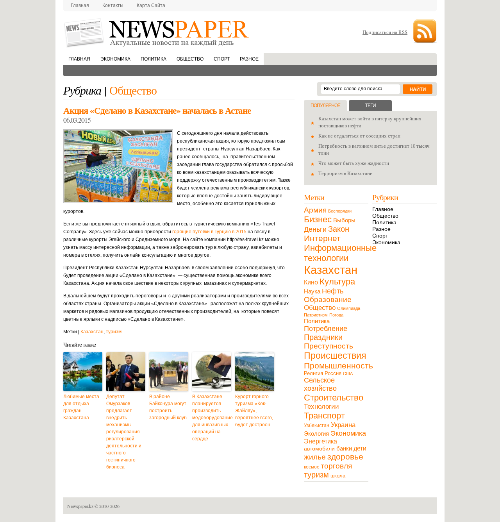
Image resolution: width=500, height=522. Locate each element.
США (348, 373)
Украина (343, 425)
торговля (336, 465)
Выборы (344, 220)
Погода (336, 315)
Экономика (115, 59)
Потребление (325, 328)
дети (360, 448)
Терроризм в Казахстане (345, 173)
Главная (80, 5)
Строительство (333, 397)
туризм (113, 331)
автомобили (319, 448)
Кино (311, 282)
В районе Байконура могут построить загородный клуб (168, 407)
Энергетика (320, 441)
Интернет (322, 238)
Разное (249, 59)
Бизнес (318, 219)
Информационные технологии (340, 253)
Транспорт (324, 415)
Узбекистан (316, 425)
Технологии (321, 406)
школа (337, 476)
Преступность (328, 346)
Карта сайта (151, 5)
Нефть (332, 291)
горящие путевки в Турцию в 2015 (209, 231)
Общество (190, 59)
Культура (337, 281)
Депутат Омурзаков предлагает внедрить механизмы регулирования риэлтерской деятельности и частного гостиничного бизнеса (123, 432)
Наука (312, 291)
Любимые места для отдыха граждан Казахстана (81, 407)
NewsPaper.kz (157, 32)
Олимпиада (348, 308)
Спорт (222, 59)
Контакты (112, 5)
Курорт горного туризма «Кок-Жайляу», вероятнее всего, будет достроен (254, 410)
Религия (313, 373)
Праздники (323, 337)
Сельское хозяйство (320, 384)
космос (311, 467)
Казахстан (92, 331)
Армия (315, 210)
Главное (382, 209)
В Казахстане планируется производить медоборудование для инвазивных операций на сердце (211, 418)
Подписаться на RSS (384, 32)
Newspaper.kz (80, 506)
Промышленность (338, 365)
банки (344, 448)
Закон (338, 229)
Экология (316, 433)
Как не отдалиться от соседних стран (359, 135)
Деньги (315, 229)
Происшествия (335, 355)
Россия (333, 373)
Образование (328, 299)
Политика (153, 59)
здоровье (345, 456)
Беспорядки (340, 211)
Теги (370, 105)
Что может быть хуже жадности (353, 162)
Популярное (325, 105)
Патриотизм (316, 315)
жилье (315, 457)
